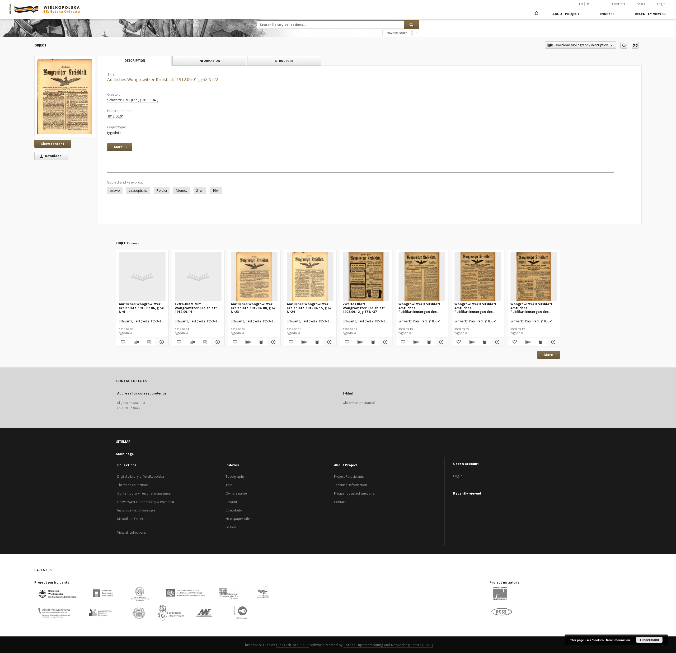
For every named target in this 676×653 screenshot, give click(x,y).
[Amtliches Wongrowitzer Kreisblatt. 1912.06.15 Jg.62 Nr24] (310, 276)
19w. (215, 190)
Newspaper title (238, 518)
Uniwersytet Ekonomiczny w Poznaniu (145, 502)
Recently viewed (650, 14)
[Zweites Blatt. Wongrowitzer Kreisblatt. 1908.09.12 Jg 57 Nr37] (366, 276)
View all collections (131, 532)
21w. (199, 190)
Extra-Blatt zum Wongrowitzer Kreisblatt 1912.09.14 (196, 308)
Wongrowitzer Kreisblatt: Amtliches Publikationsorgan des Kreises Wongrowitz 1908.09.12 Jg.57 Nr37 (531, 308)
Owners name (236, 493)
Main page (125, 454)
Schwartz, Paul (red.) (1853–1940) (132, 100)
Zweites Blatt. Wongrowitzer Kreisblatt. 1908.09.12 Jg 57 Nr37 (364, 308)
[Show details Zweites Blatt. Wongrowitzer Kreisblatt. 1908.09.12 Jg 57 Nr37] (384, 342)
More (548, 355)
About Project (565, 14)
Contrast (619, 4)
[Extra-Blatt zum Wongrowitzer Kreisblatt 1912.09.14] (198, 276)
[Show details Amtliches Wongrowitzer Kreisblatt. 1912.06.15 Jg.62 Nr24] (328, 342)
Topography (235, 476)
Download (53, 156)
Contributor (234, 510)
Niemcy (181, 190)
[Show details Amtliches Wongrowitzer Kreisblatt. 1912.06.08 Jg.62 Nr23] (272, 342)
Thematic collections (132, 485)
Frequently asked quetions (354, 493)
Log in (457, 476)
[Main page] (536, 14)
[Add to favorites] (623, 45)
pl (589, 4)
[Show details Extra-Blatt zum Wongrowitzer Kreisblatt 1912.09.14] (216, 342)
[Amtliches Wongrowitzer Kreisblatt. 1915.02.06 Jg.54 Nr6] (142, 276)
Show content (52, 144)
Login (661, 4)
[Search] (411, 24)
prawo (115, 190)
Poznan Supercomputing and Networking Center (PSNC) (388, 645)
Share (641, 4)
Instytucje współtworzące (136, 510)
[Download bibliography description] (135, 342)
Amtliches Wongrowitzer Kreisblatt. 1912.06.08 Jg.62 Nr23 (253, 308)
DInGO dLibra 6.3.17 (292, 645)
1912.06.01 (115, 116)
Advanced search (397, 33)
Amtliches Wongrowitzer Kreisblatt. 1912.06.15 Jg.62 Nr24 (309, 308)
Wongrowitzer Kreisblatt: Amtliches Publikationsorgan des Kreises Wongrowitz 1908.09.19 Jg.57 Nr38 (420, 308)
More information (618, 640)
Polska (162, 190)
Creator (231, 502)
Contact (340, 502)
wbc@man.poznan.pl (359, 403)
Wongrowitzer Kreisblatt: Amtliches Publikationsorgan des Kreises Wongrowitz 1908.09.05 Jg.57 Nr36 (475, 308)
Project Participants (349, 476)
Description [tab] (135, 61)
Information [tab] (209, 61)
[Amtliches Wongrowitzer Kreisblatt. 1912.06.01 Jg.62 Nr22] (64, 96)
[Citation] (635, 45)
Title (229, 485)
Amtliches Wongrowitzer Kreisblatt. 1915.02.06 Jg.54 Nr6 (141, 308)
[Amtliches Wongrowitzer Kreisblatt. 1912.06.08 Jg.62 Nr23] (254, 276)
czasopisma (138, 190)
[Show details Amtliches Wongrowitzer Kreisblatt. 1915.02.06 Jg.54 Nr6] (160, 342)
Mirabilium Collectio (132, 518)
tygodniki (114, 132)
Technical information (350, 485)
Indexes (607, 14)
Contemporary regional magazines (144, 493)
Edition (231, 527)
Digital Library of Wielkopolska (140, 476)
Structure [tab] (284, 61)
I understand (649, 639)
